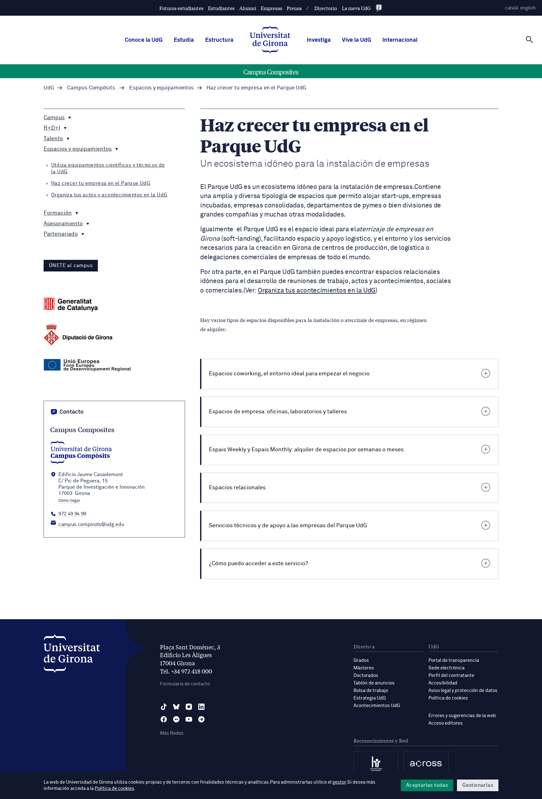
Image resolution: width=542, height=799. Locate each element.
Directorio (325, 8)
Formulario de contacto (185, 684)
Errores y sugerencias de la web (462, 715)
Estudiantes (221, 8)
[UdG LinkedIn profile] (201, 707)
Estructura (219, 40)
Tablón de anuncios (374, 683)
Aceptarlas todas (427, 785)
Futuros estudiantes (181, 8)
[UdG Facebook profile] (163, 719)
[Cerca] (529, 39)
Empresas (271, 8)
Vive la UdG (356, 40)
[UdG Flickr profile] (176, 719)
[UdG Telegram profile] (201, 719)
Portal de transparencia (453, 660)
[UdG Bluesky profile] (176, 707)
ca (511, 8)
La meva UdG (356, 8)
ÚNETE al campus (71, 265)
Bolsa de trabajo (370, 690)
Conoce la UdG (143, 40)
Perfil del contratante (451, 675)
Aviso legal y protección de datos (462, 690)
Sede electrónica (446, 668)
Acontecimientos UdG (376, 705)
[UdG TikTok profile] (163, 707)
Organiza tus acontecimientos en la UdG (316, 290)
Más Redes (171, 733)
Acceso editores (445, 723)
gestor (339, 782)
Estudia (184, 40)
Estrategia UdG (369, 698)
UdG (49, 88)
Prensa (294, 8)
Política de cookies (448, 698)
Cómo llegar (69, 501)
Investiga (319, 40)
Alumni (247, 8)
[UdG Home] (270, 40)
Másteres (363, 668)
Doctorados (365, 675)
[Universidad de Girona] (72, 655)
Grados (361, 660)
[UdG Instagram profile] (189, 707)
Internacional (399, 40)
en (528, 8)
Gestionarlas (477, 785)
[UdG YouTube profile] (189, 719)
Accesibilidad (442, 683)
